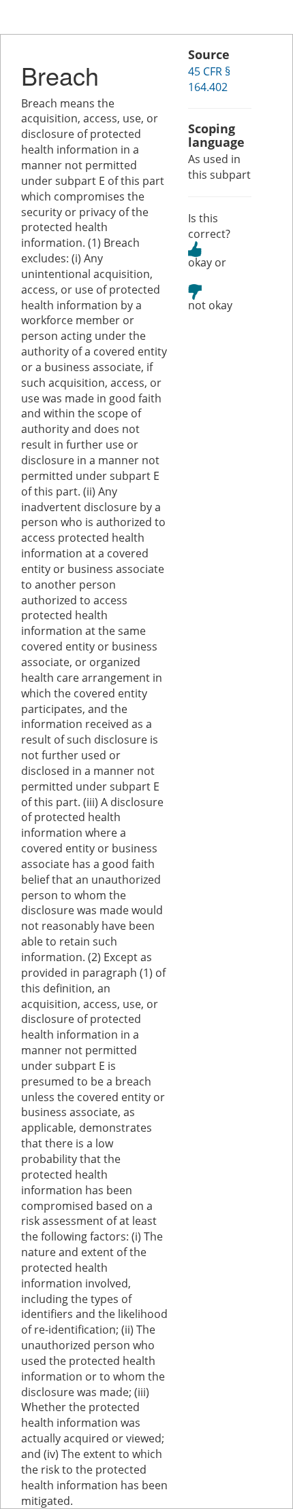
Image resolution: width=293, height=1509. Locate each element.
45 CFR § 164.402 (209, 79)
